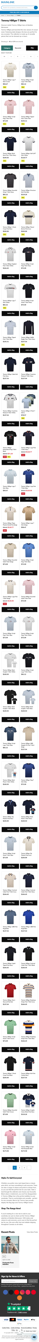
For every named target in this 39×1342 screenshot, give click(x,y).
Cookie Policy (6, 1327)
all (4, 1256)
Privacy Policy (16, 1286)
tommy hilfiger (10, 15)
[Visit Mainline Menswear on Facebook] (5, 1292)
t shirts (18, 15)
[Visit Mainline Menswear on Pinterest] (33, 1292)
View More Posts (32, 1232)
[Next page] (29, 1168)
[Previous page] (10, 1168)
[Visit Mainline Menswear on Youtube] (16, 1292)
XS (4, 56)
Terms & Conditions (26, 1327)
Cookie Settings (15, 1327)
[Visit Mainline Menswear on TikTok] (28, 1292)
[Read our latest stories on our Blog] (19, 1297)
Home (2, 15)
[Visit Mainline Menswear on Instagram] (22, 1292)
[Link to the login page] (33, 3)
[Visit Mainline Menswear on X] (11, 1292)
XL (31, 56)
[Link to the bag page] (30, 3)
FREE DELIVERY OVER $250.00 (19, 12)
